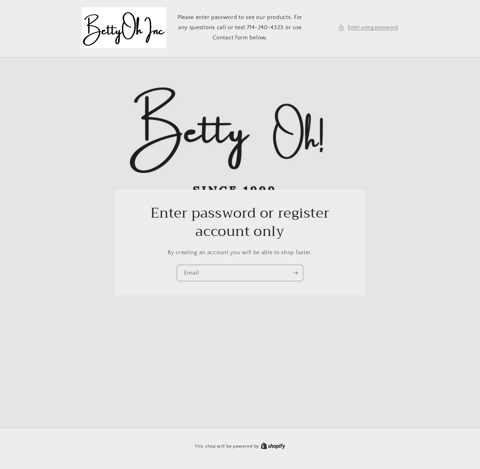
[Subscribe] (295, 273)
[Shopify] (273, 446)
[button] (368, 27)
